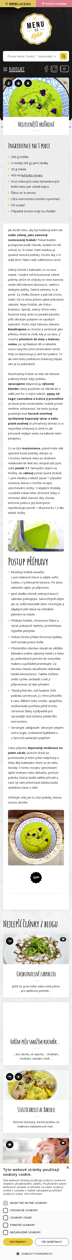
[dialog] (36, 1211)
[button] (36, 1253)
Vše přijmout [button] (17, 1242)
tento (51, 394)
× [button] (67, 1167)
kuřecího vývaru (32, 175)
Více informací (33, 1194)
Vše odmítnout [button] (52, 1242)
